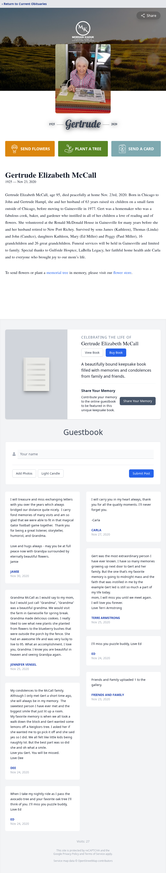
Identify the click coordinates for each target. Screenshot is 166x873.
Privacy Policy (71, 854)
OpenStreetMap (87, 861)
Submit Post (141, 473)
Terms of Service (95, 854)
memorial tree (57, 272)
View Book (92, 352)
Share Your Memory (137, 401)
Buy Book (116, 352)
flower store (122, 272)
